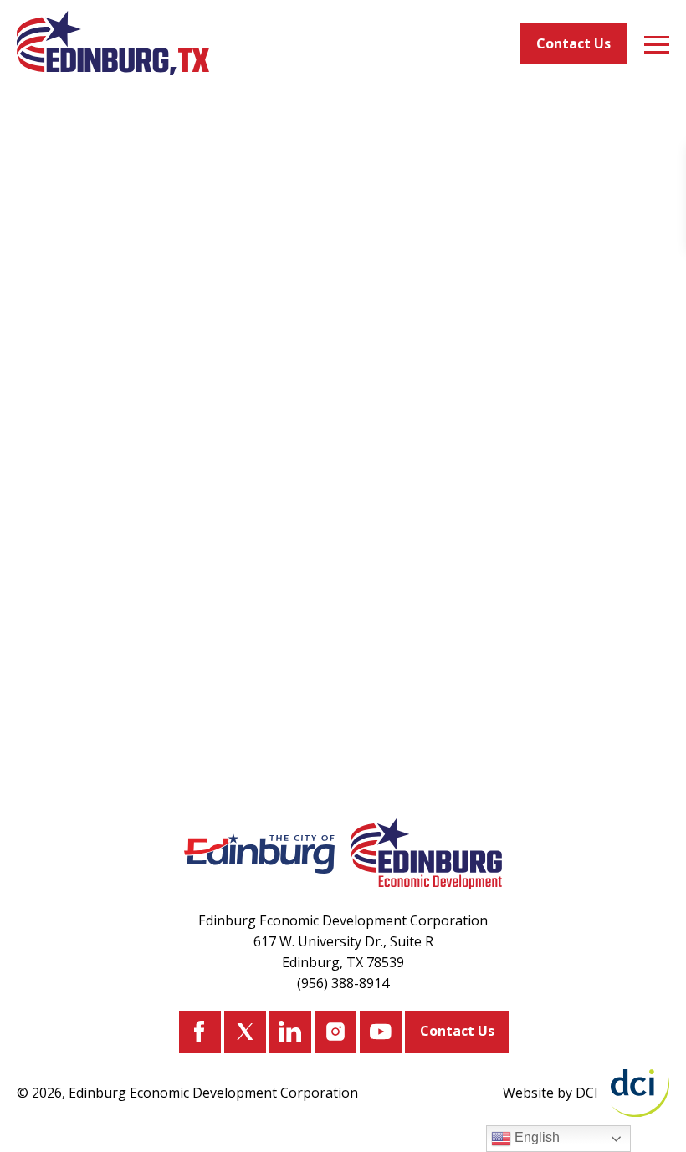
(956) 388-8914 (343, 983)
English (535, 1137)
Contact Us (573, 43)
